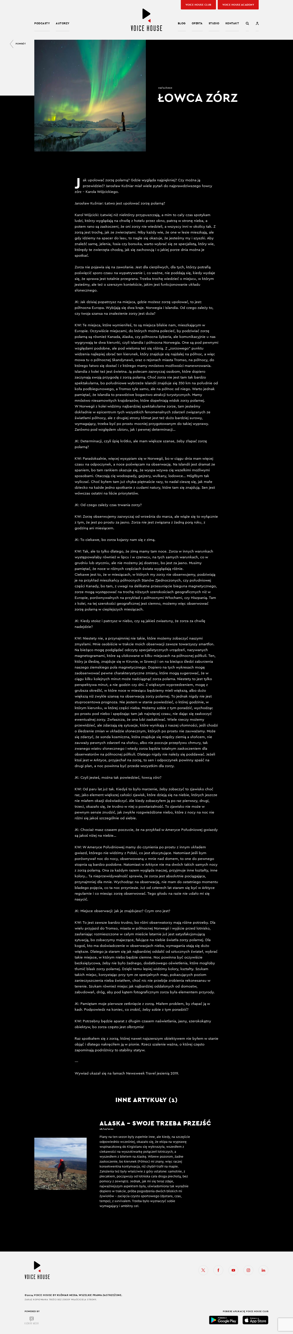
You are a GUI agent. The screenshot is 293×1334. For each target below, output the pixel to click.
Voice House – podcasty (146, 20)
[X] (203, 1270)
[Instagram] (248, 1270)
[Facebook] (218, 1270)
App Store (255, 1320)
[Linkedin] (263, 1270)
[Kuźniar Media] (31, 1320)
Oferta (197, 23)
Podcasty (42, 23)
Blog (182, 23)
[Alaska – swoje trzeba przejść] (127, 1164)
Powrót (21, 43)
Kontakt (232, 23)
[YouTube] (233, 1270)
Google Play (223, 1320)
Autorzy (62, 23)
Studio (214, 23)
